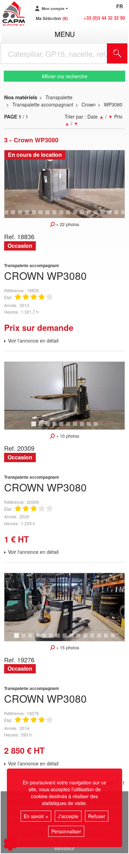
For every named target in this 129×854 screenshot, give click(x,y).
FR (119, 6)
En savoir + (36, 816)
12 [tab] (70, 215)
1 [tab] (34, 427)
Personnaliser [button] (66, 831)
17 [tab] (105, 215)
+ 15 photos (67, 647)
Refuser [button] (96, 816)
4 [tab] (14, 215)
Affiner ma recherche (64, 76)
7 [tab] (34, 215)
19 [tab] (118, 215)
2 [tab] (41, 427)
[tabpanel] (64, 184)
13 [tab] (77, 215)
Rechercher (126, 53)
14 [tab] (84, 215)
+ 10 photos (67, 436)
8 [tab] (41, 215)
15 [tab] (91, 215)
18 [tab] (112, 215)
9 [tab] (48, 215)
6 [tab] (27, 215)
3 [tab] (7, 215)
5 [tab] (21, 215)
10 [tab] (57, 215)
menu (65, 34)
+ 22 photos (67, 224)
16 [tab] (98, 215)
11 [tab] (63, 215)
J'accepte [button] (68, 816)
